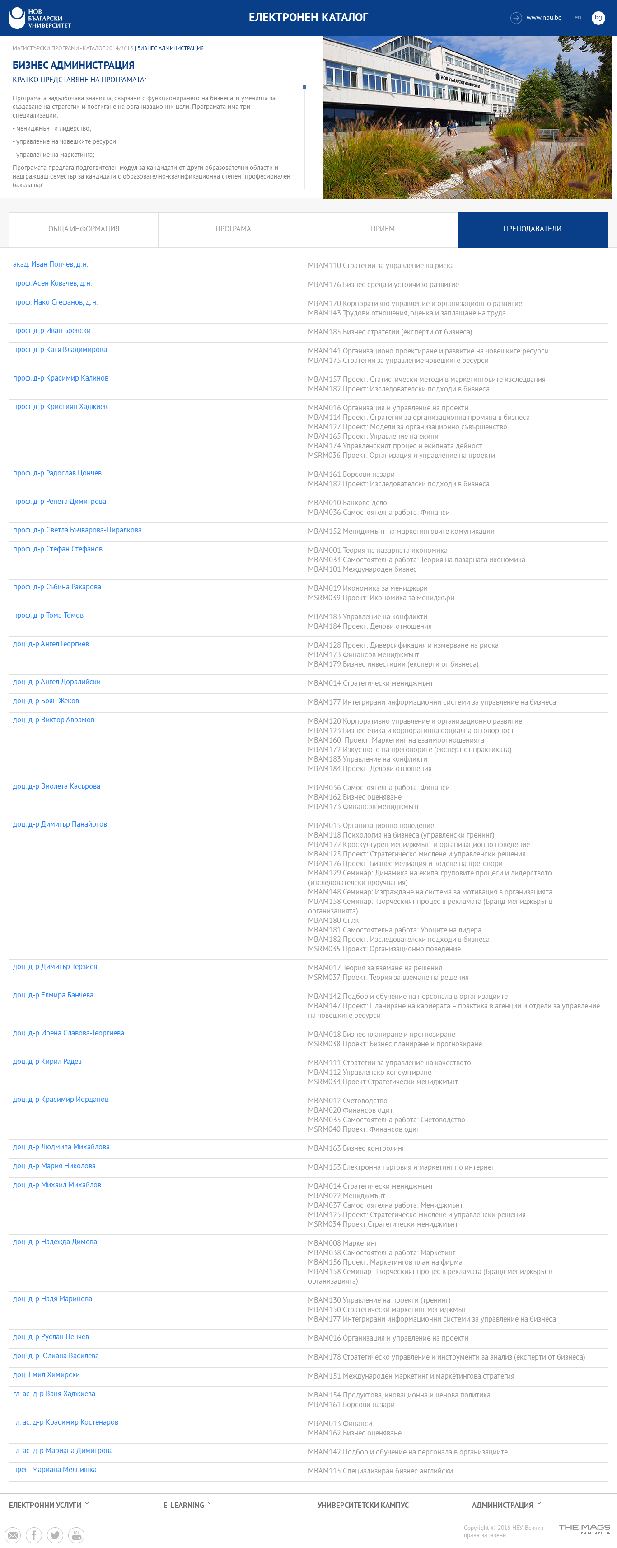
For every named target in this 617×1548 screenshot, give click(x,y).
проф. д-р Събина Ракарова (57, 588)
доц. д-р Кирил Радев (47, 1062)
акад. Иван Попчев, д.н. (51, 265)
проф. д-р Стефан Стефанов (58, 550)
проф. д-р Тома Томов (48, 616)
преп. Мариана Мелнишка (55, 1470)
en (578, 18)
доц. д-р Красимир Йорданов (60, 1100)
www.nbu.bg (537, 18)
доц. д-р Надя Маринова (52, 1299)
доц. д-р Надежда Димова (55, 1243)
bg (598, 18)
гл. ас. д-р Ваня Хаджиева (54, 1394)
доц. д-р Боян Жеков (46, 702)
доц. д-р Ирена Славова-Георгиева (68, 1034)
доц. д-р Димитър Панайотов (60, 825)
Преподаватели (532, 230)
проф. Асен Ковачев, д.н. (52, 284)
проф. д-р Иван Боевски (52, 331)
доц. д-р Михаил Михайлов (57, 1186)
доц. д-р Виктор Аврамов (53, 721)
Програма (233, 230)
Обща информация (83, 230)
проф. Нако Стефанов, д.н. (55, 303)
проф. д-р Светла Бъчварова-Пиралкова (77, 531)
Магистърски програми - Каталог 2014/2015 (73, 48)
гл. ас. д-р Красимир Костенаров (65, 1423)
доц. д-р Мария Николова (54, 1167)
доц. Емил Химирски (46, 1375)
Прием (383, 230)
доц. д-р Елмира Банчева (53, 996)
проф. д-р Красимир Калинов (60, 379)
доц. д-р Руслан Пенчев (51, 1337)
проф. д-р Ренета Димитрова (59, 502)
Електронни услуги (45, 1505)
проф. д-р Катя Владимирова (60, 350)
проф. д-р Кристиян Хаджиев (60, 407)
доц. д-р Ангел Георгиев (51, 645)
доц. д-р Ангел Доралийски (57, 683)
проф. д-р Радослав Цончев (57, 474)
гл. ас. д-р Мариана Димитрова (63, 1451)
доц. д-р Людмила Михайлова (61, 1148)
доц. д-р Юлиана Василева (56, 1356)
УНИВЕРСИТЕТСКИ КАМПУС (363, 1505)
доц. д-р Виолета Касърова (56, 787)
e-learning (184, 1505)
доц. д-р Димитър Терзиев (55, 967)
